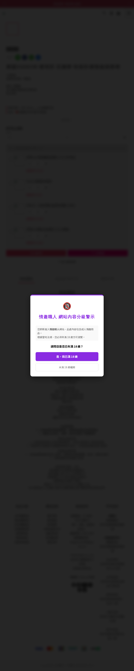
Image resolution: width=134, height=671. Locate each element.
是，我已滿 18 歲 (67, 356)
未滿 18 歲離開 (67, 367)
